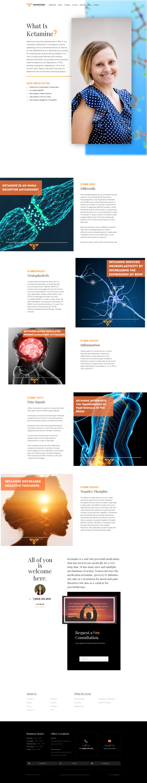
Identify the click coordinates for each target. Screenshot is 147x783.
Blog (89, 5)
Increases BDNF (37, 90)
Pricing (75, 5)
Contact (96, 5)
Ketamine (52, 5)
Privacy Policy (79, 774)
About (60, 5)
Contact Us (30, 710)
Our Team (29, 699)
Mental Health (79, 699)
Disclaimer (86, 774)
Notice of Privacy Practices (67, 774)
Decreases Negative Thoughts (43, 100)
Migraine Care (79, 706)
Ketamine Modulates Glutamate (44, 87)
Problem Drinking (104, 703)
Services (53, 703)
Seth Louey (117, 774)
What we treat (82, 693)
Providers (53, 706)
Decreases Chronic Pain (40, 97)
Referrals (83, 5)
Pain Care (77, 703)
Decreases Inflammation (41, 93)
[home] (35, 4)
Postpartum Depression (106, 699)
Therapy (67, 5)
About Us (31, 693)
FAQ (52, 710)
